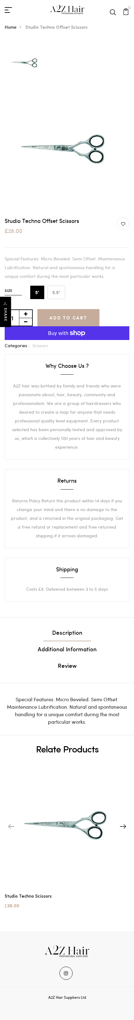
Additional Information (67, 650)
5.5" (56, 292)
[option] (25, 63)
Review (67, 666)
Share (5, 315)
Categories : (17, 345)
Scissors (40, 345)
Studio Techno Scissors (28, 896)
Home (11, 27)
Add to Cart (68, 317)
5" (37, 292)
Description (67, 633)
